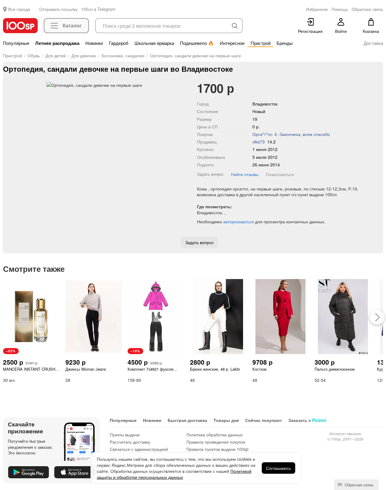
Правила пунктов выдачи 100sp (217, 449)
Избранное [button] (317, 9)
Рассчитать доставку (130, 442)
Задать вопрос (210, 174)
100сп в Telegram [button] (98, 9)
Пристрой (261, 43)
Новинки (94, 43)
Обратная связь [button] (367, 9)
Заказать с (307, 420)
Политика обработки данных (214, 435)
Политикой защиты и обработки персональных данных (174, 474)
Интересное (232, 43)
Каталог (72, 25)
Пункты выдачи (125, 435)
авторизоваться (238, 221)
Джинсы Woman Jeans (85, 369)
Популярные (16, 43)
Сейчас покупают (263, 420)
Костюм (259, 369)
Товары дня (226, 420)
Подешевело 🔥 (197, 43)
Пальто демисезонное (335, 369)
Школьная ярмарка (154, 43)
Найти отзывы (244, 174)
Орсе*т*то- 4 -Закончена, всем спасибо (291, 134)
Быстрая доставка (187, 420)
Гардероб (118, 43)
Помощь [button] (339, 9)
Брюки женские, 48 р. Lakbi (215, 369)
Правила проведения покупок (215, 442)
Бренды (285, 43)
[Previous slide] (7, 85)
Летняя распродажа (57, 43)
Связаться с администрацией (139, 449)
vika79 (258, 142)
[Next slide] (180, 85)
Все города (19, 9)
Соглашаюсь (278, 468)
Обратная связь (358, 485)
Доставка (373, 43)
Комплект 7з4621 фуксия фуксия (150, 369)
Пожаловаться (280, 174)
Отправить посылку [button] (58, 9)
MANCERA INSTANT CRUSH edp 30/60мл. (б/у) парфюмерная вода (29, 369)
